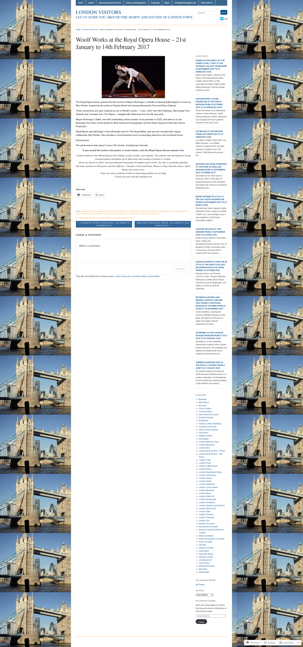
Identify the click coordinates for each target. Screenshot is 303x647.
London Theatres (206, 514)
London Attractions (207, 445)
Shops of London (206, 548)
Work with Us (207, 3)
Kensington (204, 439)
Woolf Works (82, 214)
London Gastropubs (207, 475)
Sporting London (206, 557)
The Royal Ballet (149, 211)
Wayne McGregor (180, 211)
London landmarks (207, 484)
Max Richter (116, 211)
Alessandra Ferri (89, 211)
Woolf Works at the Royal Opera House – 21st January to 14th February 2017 (124, 214)
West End (203, 569)
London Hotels (205, 481)
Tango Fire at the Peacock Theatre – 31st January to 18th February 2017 (163, 224)
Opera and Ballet (90, 29)
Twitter (221, 18)
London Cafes (205, 460)
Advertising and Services (110, 3)
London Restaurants (207, 499)
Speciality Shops (206, 554)
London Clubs (205, 463)
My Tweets (200, 585)
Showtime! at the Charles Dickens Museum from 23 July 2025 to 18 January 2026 (211, 336)
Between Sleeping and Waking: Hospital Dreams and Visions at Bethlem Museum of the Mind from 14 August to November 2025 (211, 303)
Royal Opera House (132, 211)
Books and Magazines (136, 3)
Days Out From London (209, 414)
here (181, 150)
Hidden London (205, 436)
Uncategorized (205, 560)
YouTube (225, 18)
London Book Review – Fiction (212, 451)
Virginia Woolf (164, 211)
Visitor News (204, 563)
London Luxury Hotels (208, 487)
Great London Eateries (208, 430)
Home (80, 3)
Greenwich (203, 433)
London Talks (204, 511)
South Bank (204, 551)
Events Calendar (206, 417)
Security (202, 545)
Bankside (203, 399)
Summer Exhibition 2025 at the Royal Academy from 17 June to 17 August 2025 (210, 365)
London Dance (205, 469)
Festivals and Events (208, 427)
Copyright (155, 3)
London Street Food (207, 508)
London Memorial (206, 490)
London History (205, 478)
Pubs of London (205, 542)
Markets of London (207, 524)
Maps (167, 3)
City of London (205, 408)
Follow (201, 622)
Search (223, 12)
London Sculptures (207, 502)
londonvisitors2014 (87, 218)
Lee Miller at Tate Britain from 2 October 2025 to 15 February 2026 (209, 134)
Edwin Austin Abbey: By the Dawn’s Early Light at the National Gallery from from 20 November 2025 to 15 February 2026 (211, 66)
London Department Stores (210, 472)
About (91, 3)
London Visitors (98, 12)
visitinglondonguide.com (185, 3)
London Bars (204, 448)
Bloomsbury (204, 402)
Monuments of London (208, 527)
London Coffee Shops (208, 466)
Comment (180, 268)
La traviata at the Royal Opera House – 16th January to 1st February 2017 (104, 224)
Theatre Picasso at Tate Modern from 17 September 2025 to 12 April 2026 (210, 232)
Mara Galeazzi (104, 211)
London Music (205, 493)
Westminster (204, 572)
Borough (202, 405)
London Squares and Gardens (212, 505)
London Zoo (204, 521)
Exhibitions (203, 420)
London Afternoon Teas (209, 442)
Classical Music (205, 411)
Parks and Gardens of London (212, 539)
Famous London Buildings (210, 424)
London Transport (206, 517)
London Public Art (206, 496)
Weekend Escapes (207, 566)
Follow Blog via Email (206, 601)
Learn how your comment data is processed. (137, 276)
